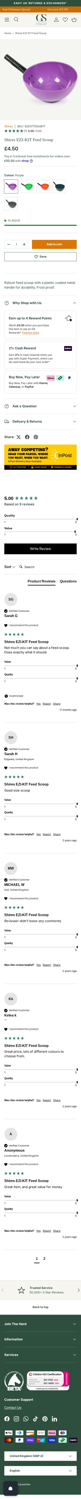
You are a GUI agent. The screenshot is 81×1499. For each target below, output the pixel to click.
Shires (8, 126)
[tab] (42, 582)
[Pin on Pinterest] (36, 437)
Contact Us (12, 1407)
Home (7, 33)
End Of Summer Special (15, 9)
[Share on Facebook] (27, 437)
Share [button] (56, 703)
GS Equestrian (22, 1484)
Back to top (40, 1307)
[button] (74, 19)
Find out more (30, 332)
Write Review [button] (40, 549)
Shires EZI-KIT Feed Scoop (30, 33)
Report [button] (47, 703)
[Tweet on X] (18, 437)
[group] (40, 498)
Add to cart (54, 244)
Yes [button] (38, 703)
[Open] (10, 1488)
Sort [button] (8, 567)
